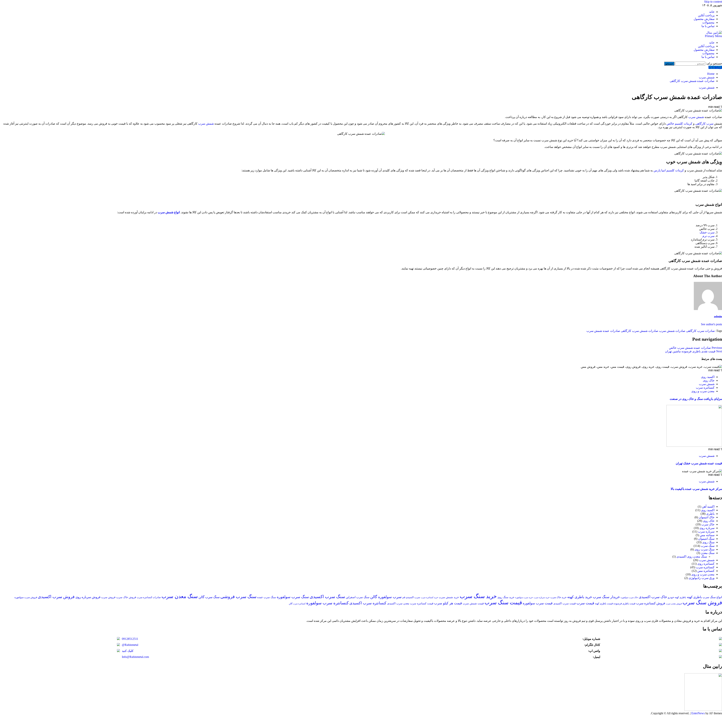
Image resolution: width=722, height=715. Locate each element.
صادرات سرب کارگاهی (700, 330)
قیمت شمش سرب (473, 603)
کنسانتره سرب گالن (297, 604)
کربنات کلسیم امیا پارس (669, 170)
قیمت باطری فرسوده (624, 603)
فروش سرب (108, 597)
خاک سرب (707, 524)
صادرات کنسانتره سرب (149, 597)
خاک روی (708, 380)
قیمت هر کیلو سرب (448, 603)
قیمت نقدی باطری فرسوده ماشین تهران (693, 351)
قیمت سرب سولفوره (538, 603)
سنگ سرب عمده (266, 597)
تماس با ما (708, 26)
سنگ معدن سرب (180, 596)
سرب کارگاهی (704, 123)
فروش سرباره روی (87, 597)
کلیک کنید (127, 650)
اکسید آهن (708, 506)
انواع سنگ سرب (712, 597)
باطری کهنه (694, 597)
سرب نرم (708, 236)
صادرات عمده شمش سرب (603, 330)
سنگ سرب (707, 545)
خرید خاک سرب (558, 597)
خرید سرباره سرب (542, 597)
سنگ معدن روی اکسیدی (691, 556)
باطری (710, 513)
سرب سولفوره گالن (386, 597)
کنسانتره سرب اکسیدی (367, 603)
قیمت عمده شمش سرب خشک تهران (699, 463)
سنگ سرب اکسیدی (327, 596)
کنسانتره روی (705, 563)
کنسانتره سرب (705, 387)
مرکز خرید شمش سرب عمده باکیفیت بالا (696, 488)
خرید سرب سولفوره (524, 597)
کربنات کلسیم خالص (679, 123)
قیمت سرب (585, 603)
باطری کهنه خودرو (677, 597)
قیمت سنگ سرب (503, 602)
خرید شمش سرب (449, 597)
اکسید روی (707, 376)
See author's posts (711, 324)
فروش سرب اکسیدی (56, 597)
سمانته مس (707, 535)
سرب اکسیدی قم (411, 597)
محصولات (708, 22)
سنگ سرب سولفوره (293, 597)
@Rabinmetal (130, 644)
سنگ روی (708, 542)
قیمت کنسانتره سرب (421, 603)
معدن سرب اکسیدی (398, 603)
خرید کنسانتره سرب (429, 597)
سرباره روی (706, 528)
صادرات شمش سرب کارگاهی (639, 330)
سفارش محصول (704, 18)
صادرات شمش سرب (672, 330)
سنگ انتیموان (706, 538)
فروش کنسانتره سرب (650, 603)
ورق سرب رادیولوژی (701, 578)
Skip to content (713, 1)
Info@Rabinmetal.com (135, 656)
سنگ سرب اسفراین (357, 597)
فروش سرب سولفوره (25, 597)
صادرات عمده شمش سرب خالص (695, 347)
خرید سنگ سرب (478, 596)
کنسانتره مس (705, 570)
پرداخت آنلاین (706, 15)
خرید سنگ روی (506, 597)
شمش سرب (706, 87)
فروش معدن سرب (674, 604)
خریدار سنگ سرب (606, 597)
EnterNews (698, 713)
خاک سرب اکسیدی (653, 597)
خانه (711, 11)
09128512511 (130, 638)
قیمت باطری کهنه (604, 603)
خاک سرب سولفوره (629, 597)
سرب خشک (707, 232)
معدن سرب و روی (702, 391)
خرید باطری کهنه (579, 597)
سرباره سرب (706, 531)
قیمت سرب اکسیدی (564, 603)
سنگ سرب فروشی (238, 596)
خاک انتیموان (706, 517)
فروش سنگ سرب (702, 602)
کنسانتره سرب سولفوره (327, 603)
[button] (713, 36)
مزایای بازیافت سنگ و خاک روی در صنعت (696, 398)
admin (718, 316)
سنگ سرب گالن (209, 597)
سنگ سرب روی (704, 549)
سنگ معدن (707, 553)
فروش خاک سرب (126, 597)
